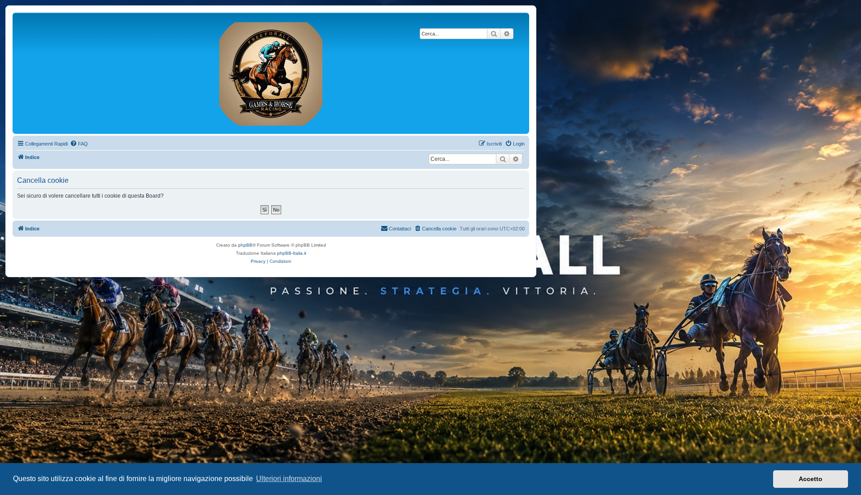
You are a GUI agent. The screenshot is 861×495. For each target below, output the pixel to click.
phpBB (245, 245)
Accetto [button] (810, 478)
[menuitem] (79, 143)
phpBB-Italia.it (291, 253)
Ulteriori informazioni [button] (289, 478)
